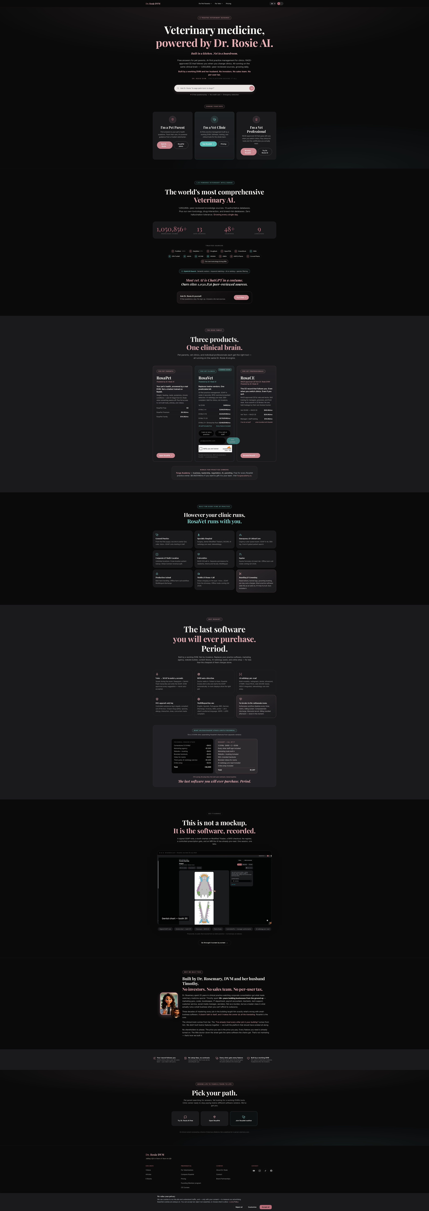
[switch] (280, 3)
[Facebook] (271, 1170)
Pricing (228, 3)
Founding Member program (191, 1183)
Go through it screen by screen (214, 943)
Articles (148, 1174)
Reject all (239, 1207)
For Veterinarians (187, 1170)
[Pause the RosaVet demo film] (267, 920)
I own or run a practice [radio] (206, 433)
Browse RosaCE (248, 152)
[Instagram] (259, 1170)
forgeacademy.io (244, 475)
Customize (252, 1207)
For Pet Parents (204, 3)
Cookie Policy (234, 1202)
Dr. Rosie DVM (153, 3)
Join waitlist (232, 441)
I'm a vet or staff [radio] (223, 433)
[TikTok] (265, 1170)
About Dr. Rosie (222, 1170)
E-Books (149, 1179)
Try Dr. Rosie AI (265, 152)
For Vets (218, 3)
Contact (219, 1174)
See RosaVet (207, 144)
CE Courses (185, 1187)
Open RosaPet (164, 455)
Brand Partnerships (223, 1179)
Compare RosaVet (187, 1174)
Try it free (240, 297)
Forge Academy (183, 473)
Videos (148, 1170)
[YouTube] (254, 1170)
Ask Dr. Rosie (164, 145)
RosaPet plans (181, 145)
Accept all (265, 1207)
